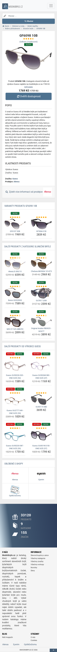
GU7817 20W (41, 300)
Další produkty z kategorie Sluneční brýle (27, 246)
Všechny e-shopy (37, 564)
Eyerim (16, 644)
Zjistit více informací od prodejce (25, 192)
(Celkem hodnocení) (28, 42)
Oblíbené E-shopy (13, 463)
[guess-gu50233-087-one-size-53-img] (15, 436)
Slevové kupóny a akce (40, 555)
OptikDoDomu (30, 644)
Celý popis (28, 87)
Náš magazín (7, 637)
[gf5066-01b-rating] (41, 217)
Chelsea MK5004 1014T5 (41, 271)
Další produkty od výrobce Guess (22, 346)
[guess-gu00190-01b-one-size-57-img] (41, 436)
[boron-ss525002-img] (15, 293)
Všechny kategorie (38, 558)
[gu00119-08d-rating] (41, 393)
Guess (15, 179)
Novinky (34, 568)
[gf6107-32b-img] (15, 224)
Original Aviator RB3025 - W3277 (41, 329)
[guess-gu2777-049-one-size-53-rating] (15, 393)
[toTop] (53, 650)
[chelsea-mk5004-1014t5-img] (41, 264)
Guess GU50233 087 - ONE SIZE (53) (15, 447)
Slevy (33, 571)
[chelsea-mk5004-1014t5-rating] (41, 257)
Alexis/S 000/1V (15, 271)
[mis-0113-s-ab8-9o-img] (15, 322)
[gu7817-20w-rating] (41, 286)
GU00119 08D (41, 407)
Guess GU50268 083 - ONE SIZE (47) (41, 376)
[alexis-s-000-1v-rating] (15, 257)
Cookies (34, 640)
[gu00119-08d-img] (41, 399)
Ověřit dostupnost (30, 96)
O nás (33, 637)
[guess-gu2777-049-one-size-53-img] (15, 401)
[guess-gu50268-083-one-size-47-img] (41, 366)
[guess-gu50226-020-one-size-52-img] (15, 366)
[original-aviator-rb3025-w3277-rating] (41, 315)
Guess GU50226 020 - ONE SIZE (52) (15, 376)
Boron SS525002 (15, 300)
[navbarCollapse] (51, 6)
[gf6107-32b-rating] (15, 217)
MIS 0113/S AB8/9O (15, 329)
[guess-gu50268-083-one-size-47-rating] (41, 357)
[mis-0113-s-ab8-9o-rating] (15, 315)
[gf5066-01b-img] (41, 224)
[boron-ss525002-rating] (15, 286)
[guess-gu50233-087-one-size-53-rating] (15, 428)
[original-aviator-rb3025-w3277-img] (41, 321)
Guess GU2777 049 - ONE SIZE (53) (15, 411)
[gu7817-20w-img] (41, 293)
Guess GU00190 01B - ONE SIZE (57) (41, 447)
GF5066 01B (41, 231)
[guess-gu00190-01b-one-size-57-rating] (41, 428)
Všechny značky (37, 561)
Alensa (16, 182)
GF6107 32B (15, 231)
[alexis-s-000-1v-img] (15, 264)
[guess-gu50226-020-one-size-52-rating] (15, 357)
